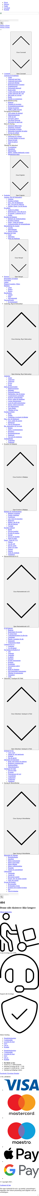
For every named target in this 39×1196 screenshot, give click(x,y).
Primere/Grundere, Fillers (12, 284)
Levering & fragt (9, 1042)
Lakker (6, 282)
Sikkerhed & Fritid (10, 233)
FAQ (5, 1043)
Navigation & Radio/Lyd (12, 650)
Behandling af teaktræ (11, 278)
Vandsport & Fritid (10, 769)
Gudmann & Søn (5, 1185)
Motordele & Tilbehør (11, 855)
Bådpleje (7, 286)
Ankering (7, 376)
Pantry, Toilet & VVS (11, 540)
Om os (6, 1045)
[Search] (1, 23)
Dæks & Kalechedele (11, 387)
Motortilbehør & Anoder (11, 226)
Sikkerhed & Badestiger (11, 760)
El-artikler (7, 208)
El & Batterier (8, 628)
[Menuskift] (1, 29)
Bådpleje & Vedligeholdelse (13, 511)
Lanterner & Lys (9, 644)
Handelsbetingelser (10, 1038)
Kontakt (6, 1047)
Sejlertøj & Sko (9, 751)
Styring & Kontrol (10, 882)
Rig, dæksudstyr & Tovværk (13, 426)
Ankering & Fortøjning (11, 75)
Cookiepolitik (8, 1040)
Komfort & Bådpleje (10, 217)
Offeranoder (8, 871)
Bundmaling (8, 293)
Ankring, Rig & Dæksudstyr (13, 197)
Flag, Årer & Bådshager (11, 419)
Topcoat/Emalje (9, 300)
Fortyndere (7, 280)
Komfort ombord (9, 528)
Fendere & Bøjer (9, 412)
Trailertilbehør (8, 438)
